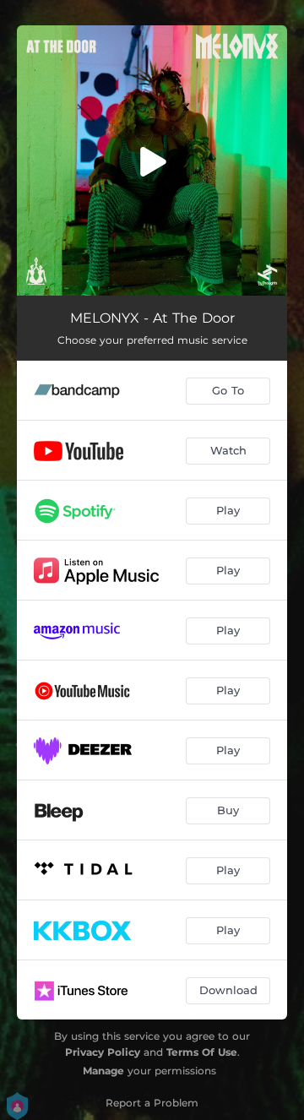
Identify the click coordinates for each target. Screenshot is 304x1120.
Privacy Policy (102, 1052)
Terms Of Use (201, 1052)
